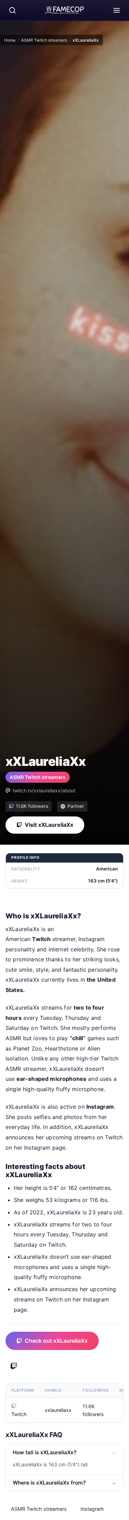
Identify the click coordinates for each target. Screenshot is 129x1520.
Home (9, 40)
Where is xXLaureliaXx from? (49, 1482)
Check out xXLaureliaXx (56, 1340)
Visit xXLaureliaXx (49, 824)
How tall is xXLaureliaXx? (44, 1452)
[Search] (12, 10)
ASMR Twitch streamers (44, 40)
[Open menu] (116, 10)
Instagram (92, 1509)
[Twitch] (14, 1366)
